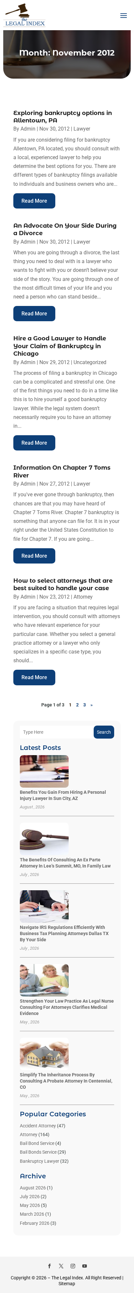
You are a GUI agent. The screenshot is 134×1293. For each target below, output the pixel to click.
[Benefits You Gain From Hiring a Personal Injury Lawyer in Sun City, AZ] (44, 772)
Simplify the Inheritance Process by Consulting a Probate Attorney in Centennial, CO (66, 1081)
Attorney (83, 597)
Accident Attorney (38, 1125)
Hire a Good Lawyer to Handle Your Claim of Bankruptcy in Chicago (59, 346)
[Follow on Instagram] (72, 1266)
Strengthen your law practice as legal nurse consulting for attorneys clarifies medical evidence (67, 1007)
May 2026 (30, 1205)
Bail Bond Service (37, 1143)
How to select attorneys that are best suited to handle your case (63, 584)
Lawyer (82, 129)
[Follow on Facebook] (49, 1266)
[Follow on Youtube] (84, 1266)
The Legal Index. (67, 1277)
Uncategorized (90, 362)
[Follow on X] (61, 1266)
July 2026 (30, 1196)
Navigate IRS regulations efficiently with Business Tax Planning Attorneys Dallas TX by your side (64, 933)
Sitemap (67, 1283)
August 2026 (33, 1187)
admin (27, 129)
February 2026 (34, 1223)
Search (104, 732)
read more (34, 201)
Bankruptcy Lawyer (39, 1161)
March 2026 (32, 1214)
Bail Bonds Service (38, 1152)
